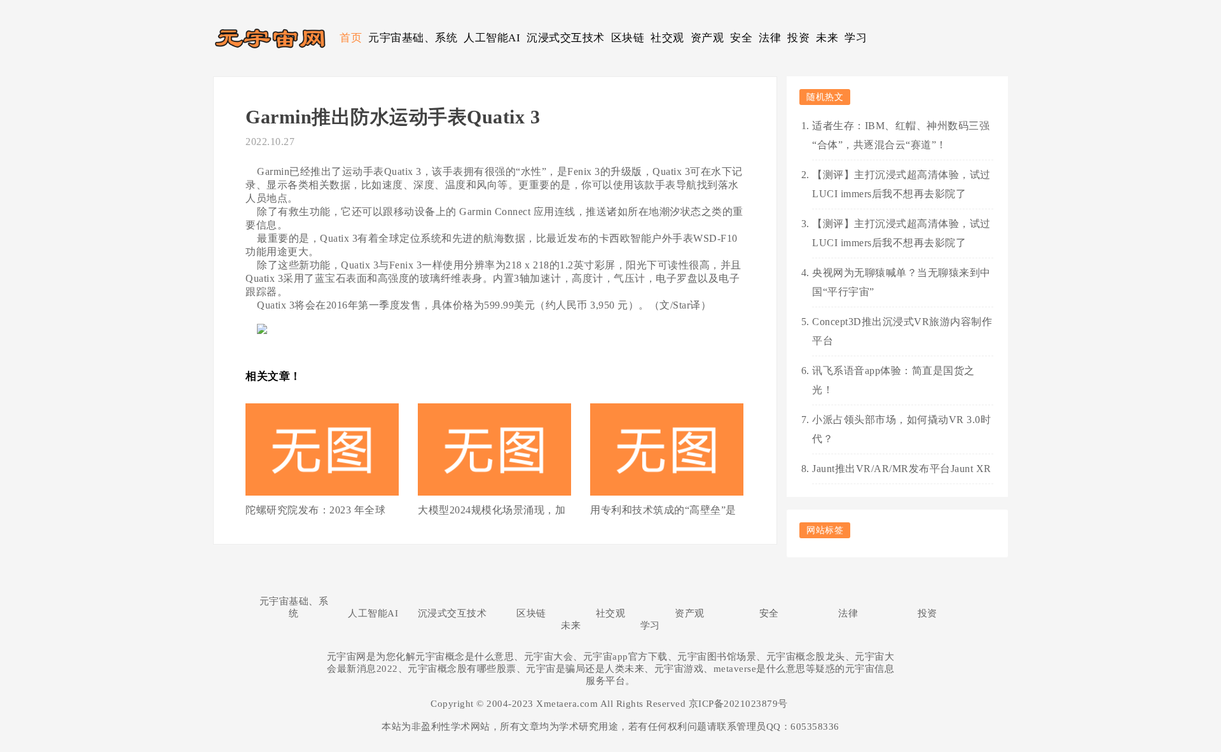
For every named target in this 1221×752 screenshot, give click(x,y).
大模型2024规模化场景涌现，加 (491, 510)
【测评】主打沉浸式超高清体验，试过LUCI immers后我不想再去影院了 (901, 184)
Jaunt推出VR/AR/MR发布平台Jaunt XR (901, 468)
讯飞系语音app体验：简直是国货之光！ (893, 380)
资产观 (707, 38)
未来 (827, 38)
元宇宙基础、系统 (412, 38)
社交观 (667, 38)
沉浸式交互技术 (566, 38)
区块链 (628, 38)
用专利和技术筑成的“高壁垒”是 (663, 510)
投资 (798, 38)
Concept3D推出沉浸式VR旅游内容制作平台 (902, 331)
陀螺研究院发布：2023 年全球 (315, 510)
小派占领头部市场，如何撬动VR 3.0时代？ (901, 429)
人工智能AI (492, 38)
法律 (770, 38)
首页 (351, 38)
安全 (741, 38)
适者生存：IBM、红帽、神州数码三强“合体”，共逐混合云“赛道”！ (901, 135)
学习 (856, 38)
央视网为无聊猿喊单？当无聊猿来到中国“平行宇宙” (901, 282)
